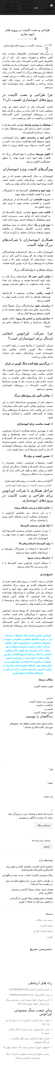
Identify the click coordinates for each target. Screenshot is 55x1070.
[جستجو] (2, 7)
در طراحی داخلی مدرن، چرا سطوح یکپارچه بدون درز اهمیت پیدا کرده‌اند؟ (29, 882)
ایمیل (49, 783)
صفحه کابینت (20, 23)
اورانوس (47, 635)
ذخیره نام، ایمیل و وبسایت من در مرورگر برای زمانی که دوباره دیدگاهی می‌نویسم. (30, 816)
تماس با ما (44, 976)
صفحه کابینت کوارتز (43, 931)
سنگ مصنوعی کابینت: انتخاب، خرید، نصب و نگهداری (27, 875)
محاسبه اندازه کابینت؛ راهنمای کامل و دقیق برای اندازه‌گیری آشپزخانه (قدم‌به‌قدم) (29, 868)
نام (51, 769)
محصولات (45, 955)
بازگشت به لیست (44, 705)
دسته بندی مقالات (33, 23)
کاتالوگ (46, 960)
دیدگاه (49, 734)
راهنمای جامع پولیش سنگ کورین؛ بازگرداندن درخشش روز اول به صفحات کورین (31, 900)
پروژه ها (46, 971)
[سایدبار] (51, 1066)
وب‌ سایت (48, 796)
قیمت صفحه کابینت (43, 686)
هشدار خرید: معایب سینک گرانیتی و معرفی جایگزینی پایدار (32, 891)
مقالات (46, 966)
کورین (50, 936)
